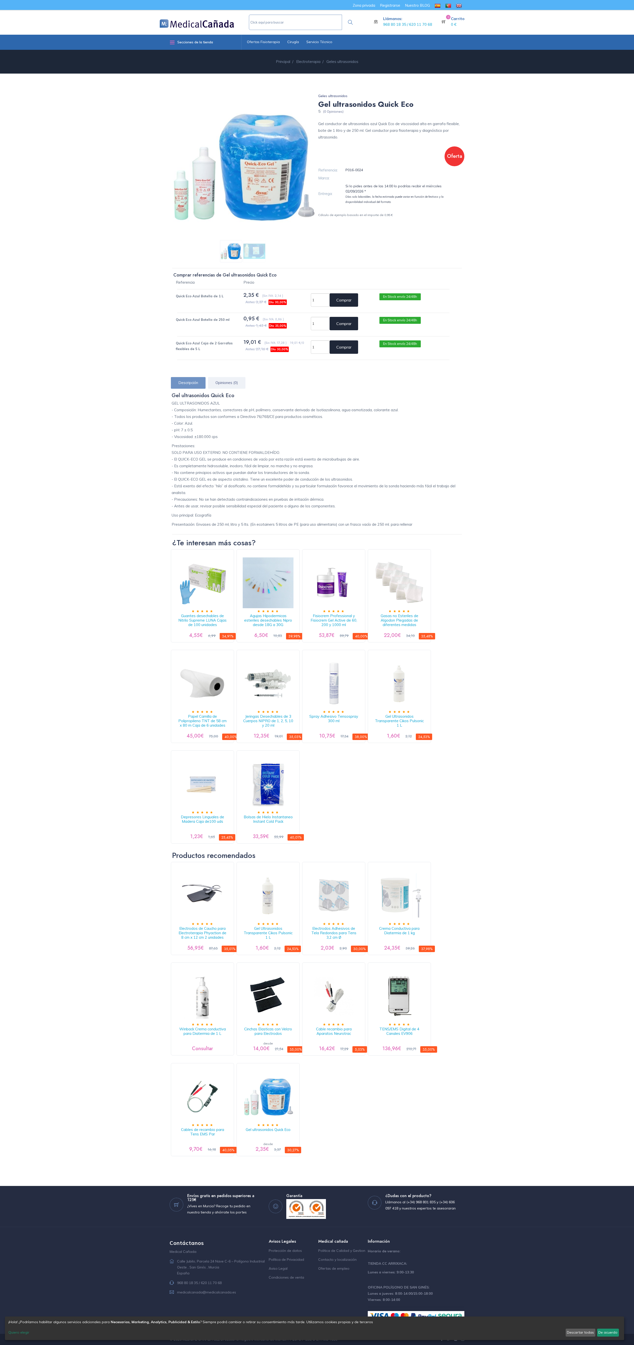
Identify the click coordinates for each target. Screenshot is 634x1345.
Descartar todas (580, 1332)
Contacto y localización (337, 1259)
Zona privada (364, 5)
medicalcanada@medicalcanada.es (206, 1292)
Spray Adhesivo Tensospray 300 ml (333, 718)
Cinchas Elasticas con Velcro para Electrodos (268, 1031)
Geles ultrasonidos (332, 96)
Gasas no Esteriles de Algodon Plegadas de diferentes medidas (399, 620)
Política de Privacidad (286, 1259)
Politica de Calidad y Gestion (341, 1250)
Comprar (343, 300)
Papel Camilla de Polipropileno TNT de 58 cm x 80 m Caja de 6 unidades (202, 721)
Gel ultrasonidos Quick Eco (268, 1129)
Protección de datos (285, 1250)
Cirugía (293, 42)
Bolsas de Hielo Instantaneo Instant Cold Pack (268, 819)
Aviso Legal (278, 1268)
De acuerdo (607, 1332)
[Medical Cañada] (204, 21)
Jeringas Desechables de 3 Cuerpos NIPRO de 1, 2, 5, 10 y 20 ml (268, 721)
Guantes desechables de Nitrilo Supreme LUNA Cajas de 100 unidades (202, 620)
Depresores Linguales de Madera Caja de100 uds (202, 819)
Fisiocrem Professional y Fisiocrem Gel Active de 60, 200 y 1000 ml (334, 620)
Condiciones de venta (286, 1277)
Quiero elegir (18, 1332)
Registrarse (390, 5)
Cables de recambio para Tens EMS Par (202, 1131)
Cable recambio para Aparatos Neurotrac (334, 1031)
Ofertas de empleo (333, 1268)
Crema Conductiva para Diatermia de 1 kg (399, 930)
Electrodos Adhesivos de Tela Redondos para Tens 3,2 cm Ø (333, 933)
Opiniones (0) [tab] (226, 382)
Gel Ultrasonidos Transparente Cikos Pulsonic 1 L (399, 721)
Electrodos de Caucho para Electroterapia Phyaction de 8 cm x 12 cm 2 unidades (202, 933)
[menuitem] (438, 5)
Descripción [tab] (188, 382)
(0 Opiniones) (333, 111)
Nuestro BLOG (417, 5)
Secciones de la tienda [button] (195, 42)
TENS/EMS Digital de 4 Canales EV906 (399, 1031)
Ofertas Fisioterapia (263, 42)
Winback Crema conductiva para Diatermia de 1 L (202, 1031)
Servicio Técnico (319, 42)
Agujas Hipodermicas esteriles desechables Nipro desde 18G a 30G (268, 620)
